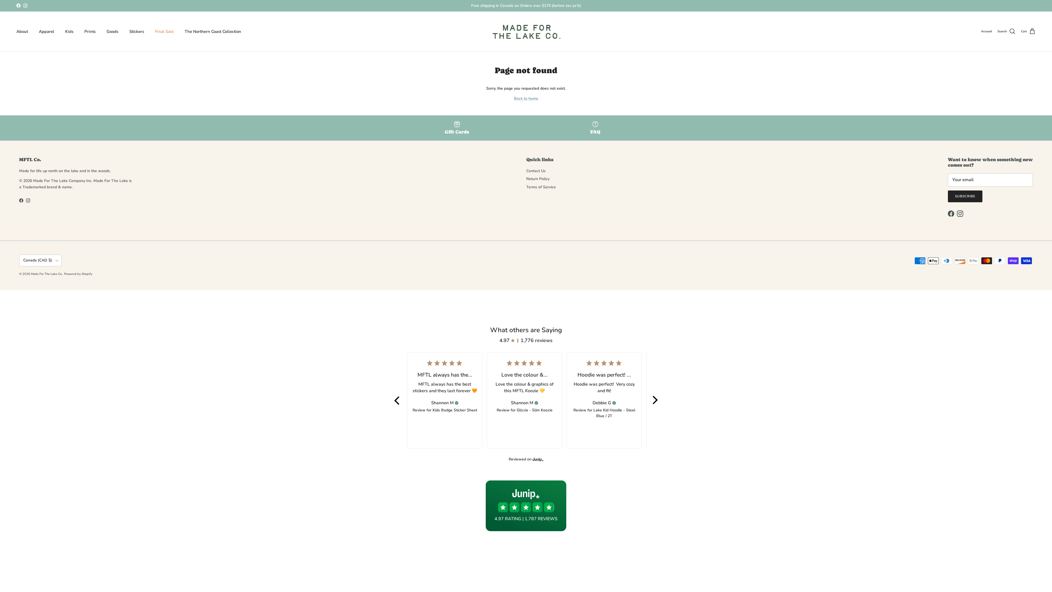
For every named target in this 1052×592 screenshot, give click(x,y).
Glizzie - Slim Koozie (535, 410)
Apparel (46, 31)
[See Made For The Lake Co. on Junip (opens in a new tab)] (538, 459)
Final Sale (164, 31)
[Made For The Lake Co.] (526, 31)
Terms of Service (541, 187)
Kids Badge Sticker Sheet (455, 410)
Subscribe (965, 196)
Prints (90, 31)
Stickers (136, 31)
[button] (397, 400)
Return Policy (538, 178)
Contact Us (536, 170)
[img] (457, 403)
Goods (112, 31)
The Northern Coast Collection (213, 31)
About (22, 31)
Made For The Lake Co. (46, 274)
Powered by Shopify (78, 274)
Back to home (526, 98)
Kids (69, 31)
